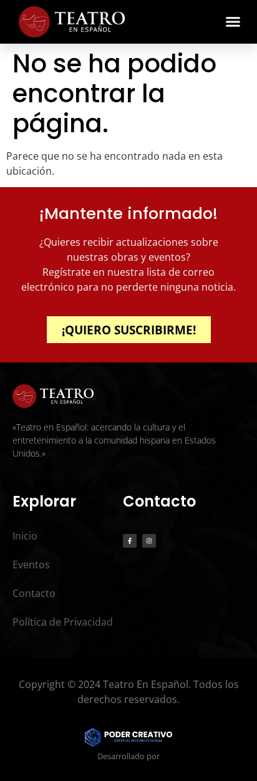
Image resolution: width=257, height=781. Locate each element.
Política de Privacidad (62, 622)
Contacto (34, 593)
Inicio (24, 536)
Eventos (31, 564)
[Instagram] (149, 541)
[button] (233, 22)
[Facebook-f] (130, 541)
